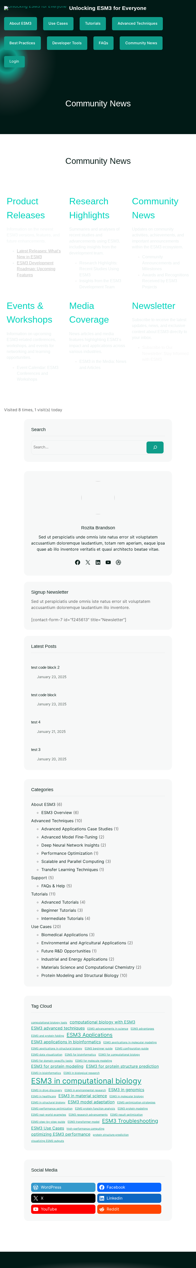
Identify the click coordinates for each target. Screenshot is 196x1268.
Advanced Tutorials (60, 902)
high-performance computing (85, 1128)
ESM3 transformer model (84, 1121)
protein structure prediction (111, 1134)
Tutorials (93, 23)
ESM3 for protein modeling (57, 1066)
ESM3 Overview (56, 812)
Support (39, 877)
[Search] (155, 447)
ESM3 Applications (90, 1035)
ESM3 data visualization (46, 1054)
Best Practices (22, 43)
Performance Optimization (66, 853)
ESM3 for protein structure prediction (122, 1066)
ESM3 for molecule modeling (93, 1060)
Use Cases (58, 23)
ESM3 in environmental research (85, 1090)
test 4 (35, 722)
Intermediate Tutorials (62, 918)
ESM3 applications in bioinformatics (66, 1041)
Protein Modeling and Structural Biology (80, 975)
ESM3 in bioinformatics (46, 1073)
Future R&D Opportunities (66, 950)
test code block (43, 695)
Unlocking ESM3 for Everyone (107, 8)
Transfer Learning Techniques (69, 869)
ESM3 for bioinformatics (80, 1054)
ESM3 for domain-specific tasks (52, 1060)
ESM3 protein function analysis (95, 1108)
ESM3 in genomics (126, 1089)
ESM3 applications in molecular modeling (130, 1042)
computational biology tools (49, 1022)
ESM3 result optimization (126, 1114)
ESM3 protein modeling (133, 1108)
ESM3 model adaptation (91, 1101)
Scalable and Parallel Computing (72, 861)
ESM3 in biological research (82, 1073)
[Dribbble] (118, 562)
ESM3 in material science (82, 1095)
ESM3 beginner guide (99, 1048)
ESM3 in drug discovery (46, 1090)
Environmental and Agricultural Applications (83, 942)
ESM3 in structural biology (48, 1102)
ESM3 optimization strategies (136, 1102)
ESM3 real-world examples (48, 1114)
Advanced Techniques (137, 23)
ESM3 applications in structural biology (56, 1048)
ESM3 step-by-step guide (48, 1121)
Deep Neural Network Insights (70, 845)
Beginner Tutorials (58, 910)
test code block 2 (45, 667)
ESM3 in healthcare (43, 1096)
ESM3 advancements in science (107, 1028)
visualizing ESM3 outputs (47, 1141)
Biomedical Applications (64, 934)
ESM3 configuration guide (132, 1048)
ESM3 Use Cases (47, 1128)
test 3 (35, 750)
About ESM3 (20, 23)
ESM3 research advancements (88, 1114)
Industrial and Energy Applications (74, 959)
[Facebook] (78, 562)
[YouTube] (108, 562)
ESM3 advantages (142, 1028)
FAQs (103, 43)
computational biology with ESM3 (102, 1021)
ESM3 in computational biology (86, 1080)
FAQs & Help (53, 885)
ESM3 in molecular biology (126, 1096)
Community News (141, 43)
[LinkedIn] (98, 562)
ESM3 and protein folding (47, 1035)
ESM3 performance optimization (51, 1108)
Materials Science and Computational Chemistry (87, 967)
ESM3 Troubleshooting (130, 1121)
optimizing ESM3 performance (60, 1134)
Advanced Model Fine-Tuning (69, 836)
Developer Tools (67, 43)
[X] (88, 562)
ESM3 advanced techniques (58, 1028)
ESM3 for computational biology (119, 1054)
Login (14, 61)
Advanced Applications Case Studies (77, 828)
